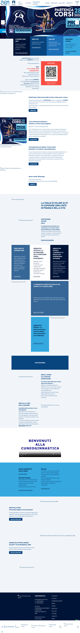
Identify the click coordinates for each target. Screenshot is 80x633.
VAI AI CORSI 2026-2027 (21, 53)
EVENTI (54, 606)
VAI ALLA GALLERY (54, 49)
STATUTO (37, 606)
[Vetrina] (77, 4)
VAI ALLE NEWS (23, 474)
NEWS (47, 3)
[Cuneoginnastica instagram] (78, 2)
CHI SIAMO (54, 596)
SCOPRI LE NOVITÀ (38, 343)
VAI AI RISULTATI (36, 47)
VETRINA (54, 613)
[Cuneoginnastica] (5, 3)
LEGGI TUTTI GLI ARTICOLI (26, 490)
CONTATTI (69, 3)
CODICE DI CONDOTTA (40, 611)
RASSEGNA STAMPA (57, 601)
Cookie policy (38, 618)
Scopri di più (17, 276)
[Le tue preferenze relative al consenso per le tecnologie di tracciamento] (2, 632)
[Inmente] (78, 621)
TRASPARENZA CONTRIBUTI (42, 608)
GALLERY (62, 3)
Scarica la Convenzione (47, 240)
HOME (53, 618)
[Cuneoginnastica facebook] (76, 2)
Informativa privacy (40, 617)
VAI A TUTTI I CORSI (38, 312)
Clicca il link (22, 425)
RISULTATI (54, 3)
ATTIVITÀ (28, 3)
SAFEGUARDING (40, 363)
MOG (36, 613)
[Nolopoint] (17, 626)
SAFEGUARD (38, 610)
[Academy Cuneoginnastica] (13, 3)
